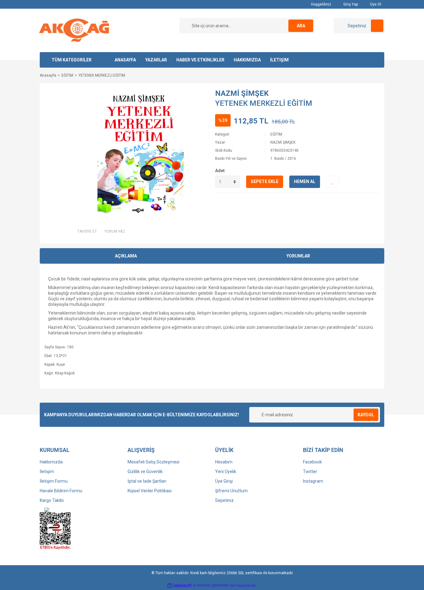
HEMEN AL (304, 181)
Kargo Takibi (52, 500)
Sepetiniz (224, 500)
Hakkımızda (51, 461)
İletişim (47, 471)
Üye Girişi (224, 481)
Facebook (312, 461)
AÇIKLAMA (126, 255)
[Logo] (74, 30)
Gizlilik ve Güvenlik (145, 471)
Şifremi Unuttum (231, 490)
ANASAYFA (125, 59)
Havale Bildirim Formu (61, 490)
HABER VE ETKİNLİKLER (200, 59)
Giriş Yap (350, 4)
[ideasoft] (179, 585)
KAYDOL (366, 414)
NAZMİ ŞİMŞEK (242, 93)
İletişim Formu (54, 481)
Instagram (313, 481)
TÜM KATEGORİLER (72, 59)
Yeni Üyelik (225, 471)
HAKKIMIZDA (247, 59)
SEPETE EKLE (264, 181)
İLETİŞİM (279, 59)
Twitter (310, 471)
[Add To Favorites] (332, 182)
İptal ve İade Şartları (147, 481)
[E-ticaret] (211, 585)
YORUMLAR (298, 255)
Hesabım (223, 461)
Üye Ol (375, 4)
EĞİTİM (276, 134)
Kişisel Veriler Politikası (150, 490)
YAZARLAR (156, 59)
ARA (301, 25)
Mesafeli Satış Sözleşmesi (153, 461)
